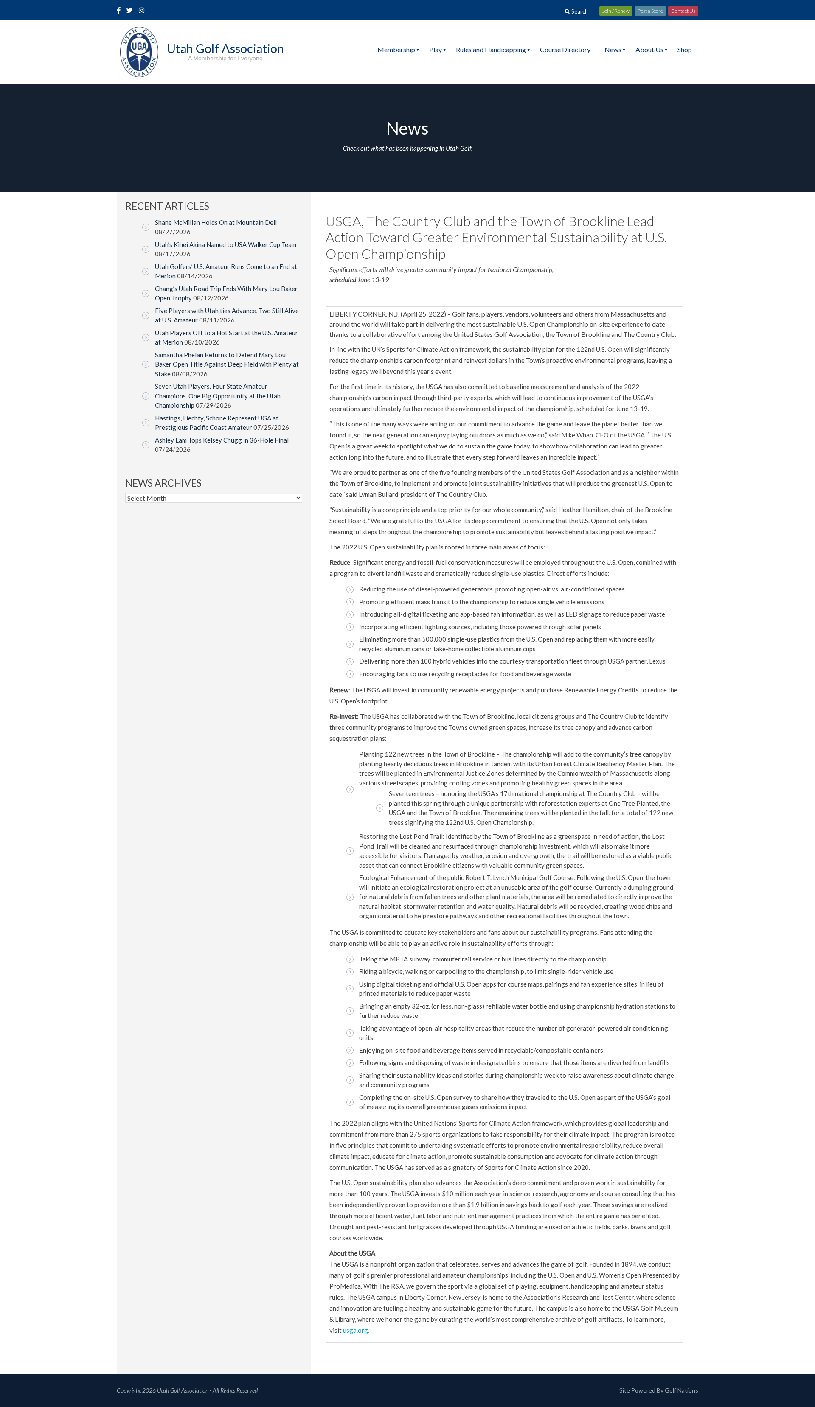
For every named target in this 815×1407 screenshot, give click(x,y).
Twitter (132, 11)
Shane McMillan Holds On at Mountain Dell (216, 222)
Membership (396, 49)
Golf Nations (681, 1390)
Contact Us (683, 11)
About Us (649, 49)
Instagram (143, 11)
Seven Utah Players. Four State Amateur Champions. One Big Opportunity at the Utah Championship (218, 395)
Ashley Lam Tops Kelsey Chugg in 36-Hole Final (222, 440)
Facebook (119, 11)
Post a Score (650, 11)
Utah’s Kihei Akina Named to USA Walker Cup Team (225, 244)
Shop (684, 49)
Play (435, 49)
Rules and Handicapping (491, 49)
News (612, 49)
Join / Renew (616, 11)
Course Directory (565, 49)
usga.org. (356, 1330)
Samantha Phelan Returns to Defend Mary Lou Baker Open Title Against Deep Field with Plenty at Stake (227, 364)
